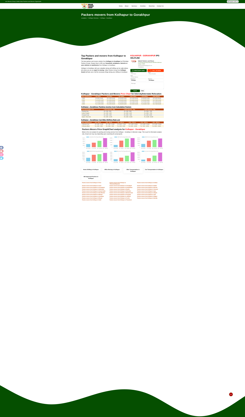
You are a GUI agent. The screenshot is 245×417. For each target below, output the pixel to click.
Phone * (149, 72)
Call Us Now (156, 70)
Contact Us (160, 6)
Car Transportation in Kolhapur (154, 169)
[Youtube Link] (1, 151)
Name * (132, 72)
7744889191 (141, 67)
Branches (152, 6)
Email (132, 75)
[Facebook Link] (1, 147)
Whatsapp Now (139, 70)
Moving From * (133, 78)
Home (121, 6)
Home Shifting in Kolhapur (91, 169)
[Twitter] (1, 158)
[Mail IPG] (230, 392)
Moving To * (150, 78)
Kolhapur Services (93, 18)
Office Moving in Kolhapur (112, 169)
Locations (84, 18)
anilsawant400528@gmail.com (145, 65)
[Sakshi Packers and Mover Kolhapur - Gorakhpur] (133, 63)
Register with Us (233, 1)
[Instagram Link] (1, 154)
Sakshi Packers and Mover (146, 61)
